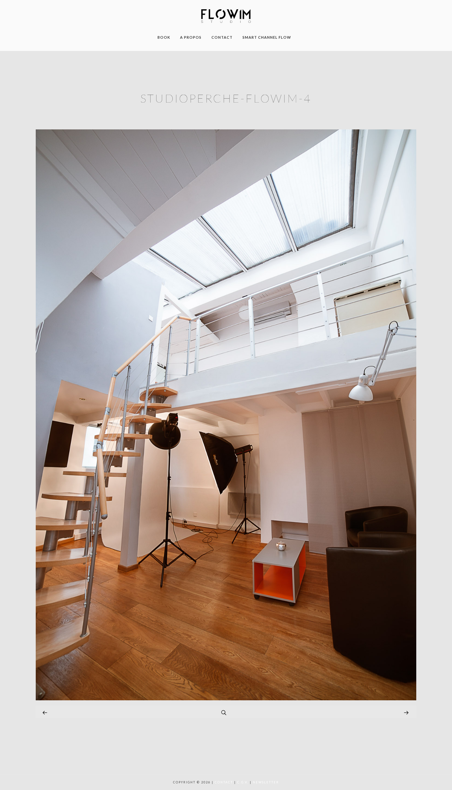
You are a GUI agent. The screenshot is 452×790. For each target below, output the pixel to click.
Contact (224, 782)
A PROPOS (191, 37)
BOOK (164, 37)
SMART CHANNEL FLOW (267, 37)
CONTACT (222, 37)
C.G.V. (243, 782)
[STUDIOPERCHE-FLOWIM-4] (226, 698)
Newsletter (266, 782)
